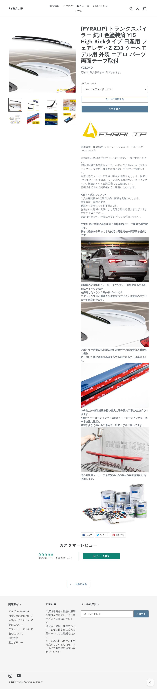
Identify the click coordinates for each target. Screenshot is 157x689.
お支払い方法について (20, 620)
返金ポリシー (15, 642)
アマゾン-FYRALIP (19, 611)
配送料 (84, 72)
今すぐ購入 (115, 109)
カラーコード (89, 83)
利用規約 (13, 638)
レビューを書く (101, 556)
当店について (15, 633)
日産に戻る (81, 584)
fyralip (15, 8)
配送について (15, 624)
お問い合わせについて (20, 615)
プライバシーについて (20, 629)
